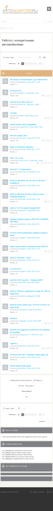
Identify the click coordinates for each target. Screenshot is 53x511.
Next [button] (43, 63)
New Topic (10, 57)
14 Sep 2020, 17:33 (33, 185)
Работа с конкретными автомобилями (18, 42)
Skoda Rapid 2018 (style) (20, 366)
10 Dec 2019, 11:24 (33, 249)
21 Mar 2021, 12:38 (36, 160)
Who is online (12, 430)
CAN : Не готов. (16, 158)
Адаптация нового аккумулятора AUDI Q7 (29, 246)
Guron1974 (23, 160)
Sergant (22, 238)
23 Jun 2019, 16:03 (32, 282)
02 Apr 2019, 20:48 (34, 321)
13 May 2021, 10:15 (33, 138)
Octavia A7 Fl (15, 269)
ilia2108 (22, 82)
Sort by (21, 386)
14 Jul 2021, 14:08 (32, 104)
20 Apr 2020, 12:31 (32, 224)
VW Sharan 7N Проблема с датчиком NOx (28, 79)
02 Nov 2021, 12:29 (33, 82)
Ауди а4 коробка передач (21, 147)
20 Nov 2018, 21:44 (33, 368)
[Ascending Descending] (26, 391)
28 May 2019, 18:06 (33, 296)
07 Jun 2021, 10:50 (36, 127)
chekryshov (23, 335)
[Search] (45, 21)
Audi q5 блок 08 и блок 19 (21, 102)
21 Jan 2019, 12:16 (33, 357)
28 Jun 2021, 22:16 (31, 115)
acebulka (22, 321)
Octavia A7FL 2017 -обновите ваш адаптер (29, 354)
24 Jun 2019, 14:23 (33, 271)
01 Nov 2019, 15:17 (33, 260)
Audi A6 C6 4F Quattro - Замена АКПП (26, 280)
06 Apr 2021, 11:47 (32, 149)
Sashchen (23, 310)
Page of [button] (19, 63)
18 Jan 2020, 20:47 (33, 238)
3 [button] (28, 64)
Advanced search (44, 57)
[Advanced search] (50, 21)
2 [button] (25, 64)
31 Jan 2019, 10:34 (32, 346)
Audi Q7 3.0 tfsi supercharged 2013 (25, 208)
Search (40, 57)
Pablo (21, 115)
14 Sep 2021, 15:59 (32, 93)
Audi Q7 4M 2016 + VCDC (20, 258)
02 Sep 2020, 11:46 (33, 199)
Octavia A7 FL (16, 91)
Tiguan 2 (14, 343)
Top (51, 492)
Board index (8, 28)
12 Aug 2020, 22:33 (33, 210)
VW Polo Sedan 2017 (18, 135)
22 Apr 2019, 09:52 (34, 310)
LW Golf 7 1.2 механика (20, 169)
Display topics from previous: (21, 380)
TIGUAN (13, 113)
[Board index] (26, 8)
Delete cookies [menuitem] (38, 492)
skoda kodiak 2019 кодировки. (23, 124)
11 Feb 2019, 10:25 (36, 335)
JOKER (21, 93)
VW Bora (13, 318)
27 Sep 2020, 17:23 (33, 172)
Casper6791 (23, 127)
